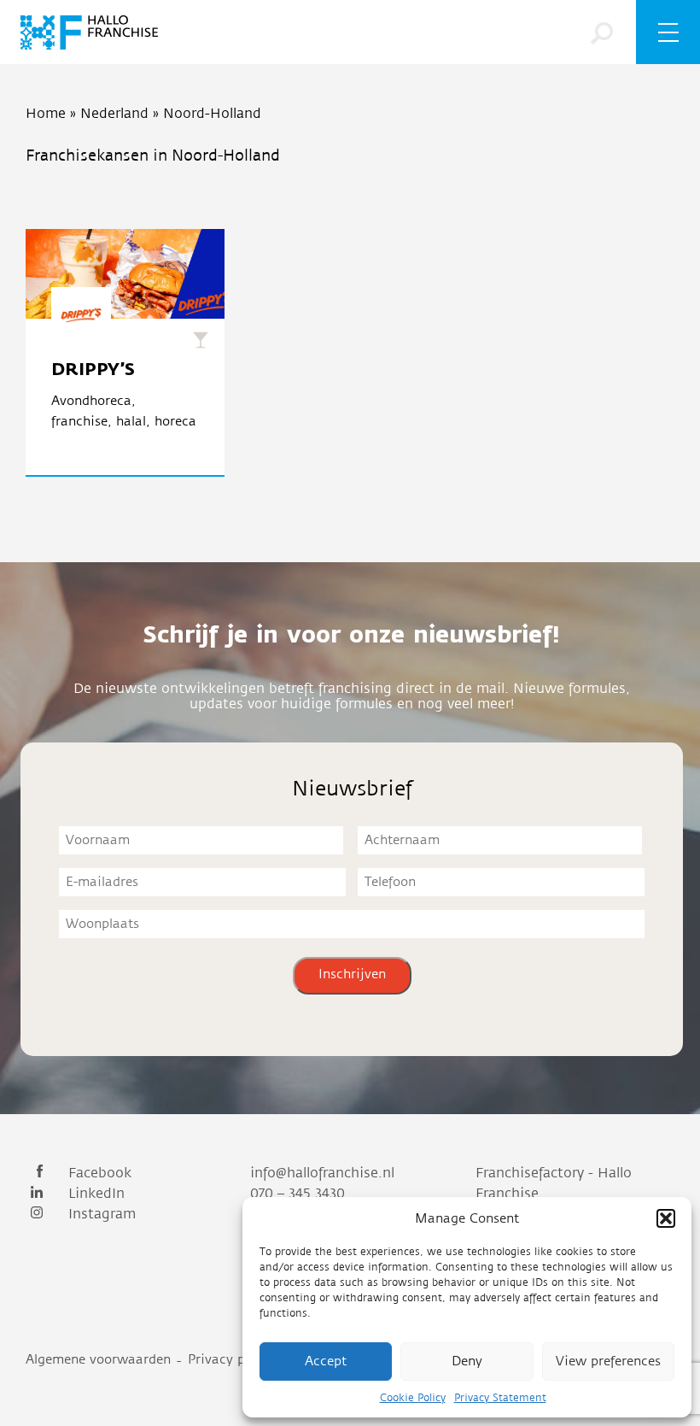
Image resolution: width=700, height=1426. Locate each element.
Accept (326, 1361)
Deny (467, 1361)
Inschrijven (352, 974)
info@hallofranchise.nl (322, 1173)
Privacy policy (231, 1360)
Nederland (114, 113)
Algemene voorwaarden (98, 1360)
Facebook (97, 1173)
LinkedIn (94, 1193)
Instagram (100, 1214)
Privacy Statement (500, 1398)
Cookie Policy (413, 1398)
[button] (665, 1218)
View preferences (608, 1361)
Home (46, 113)
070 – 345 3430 (297, 1193)
